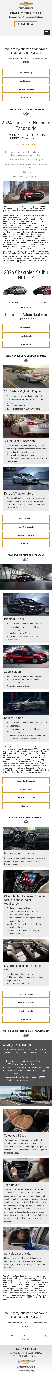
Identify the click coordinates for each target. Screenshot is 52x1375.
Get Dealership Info (25, 24)
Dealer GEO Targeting (26, 1371)
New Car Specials (26, 518)
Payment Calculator (26, 798)
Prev (5, 293)
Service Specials (26, 1011)
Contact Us (26, 98)
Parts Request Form (26, 1003)
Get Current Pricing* (26, 144)
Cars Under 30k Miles (26, 535)
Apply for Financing (26, 781)
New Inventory (26, 73)
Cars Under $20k (26, 328)
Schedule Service (26, 994)
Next (47, 293)
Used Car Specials (26, 527)
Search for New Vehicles (17, 58)
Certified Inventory (26, 89)
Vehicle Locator (26, 336)
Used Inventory (26, 81)
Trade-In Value (26, 789)
